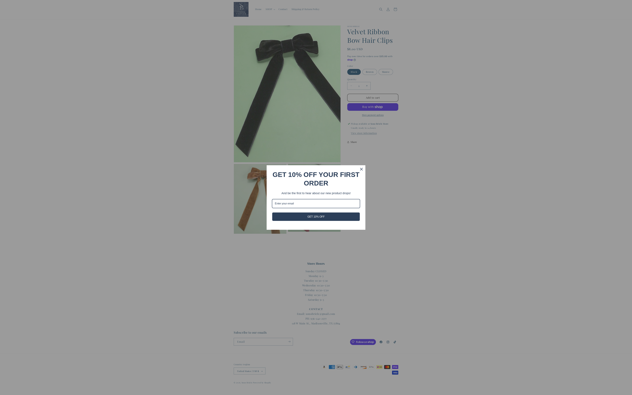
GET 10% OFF (316, 216)
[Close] (361, 169)
